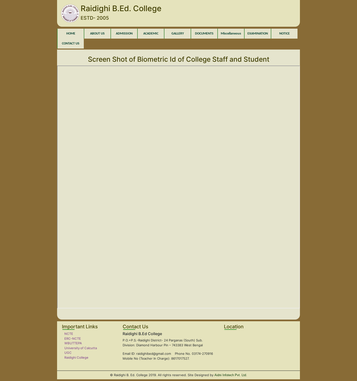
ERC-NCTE (72, 338)
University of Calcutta (80, 348)
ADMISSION (124, 33)
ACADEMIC (150, 33)
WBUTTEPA (73, 343)
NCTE (68, 334)
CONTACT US (70, 43)
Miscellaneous (231, 33)
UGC (68, 353)
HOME (70, 33)
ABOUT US (97, 33)
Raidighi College (76, 357)
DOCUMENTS (204, 33)
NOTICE (284, 33)
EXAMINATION (257, 33)
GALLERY (177, 33)
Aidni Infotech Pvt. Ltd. (230, 375)
